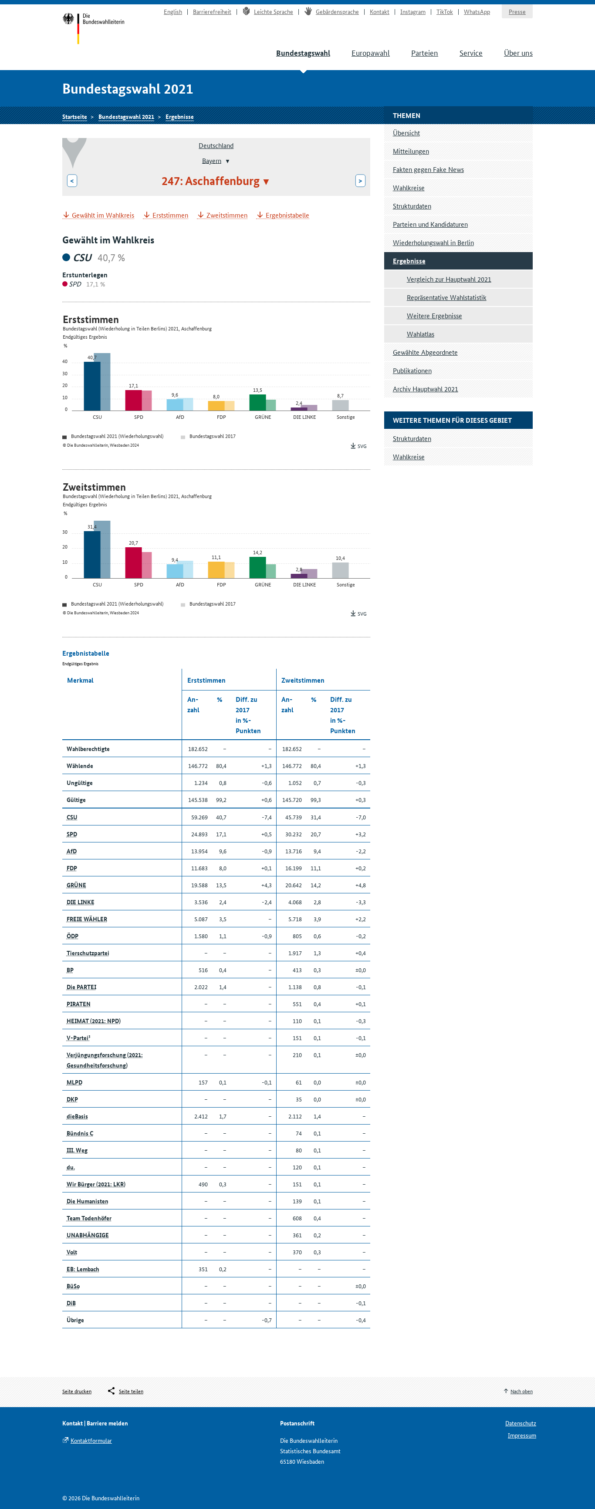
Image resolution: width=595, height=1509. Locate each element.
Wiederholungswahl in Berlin (433, 242)
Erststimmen (170, 215)
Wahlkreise (409, 187)
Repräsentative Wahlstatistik (447, 297)
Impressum (522, 1435)
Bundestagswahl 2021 (126, 116)
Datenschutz (520, 1422)
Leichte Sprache (273, 11)
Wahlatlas (420, 333)
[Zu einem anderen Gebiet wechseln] (226, 161)
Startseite (93, 29)
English (173, 11)
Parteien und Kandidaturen (430, 224)
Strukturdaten (412, 205)
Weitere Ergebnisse (434, 315)
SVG (362, 445)
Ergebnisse (180, 116)
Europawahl (371, 52)
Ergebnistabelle (287, 215)
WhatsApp (477, 11)
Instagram (413, 11)
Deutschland (216, 145)
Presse (517, 11)
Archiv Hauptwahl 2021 (425, 388)
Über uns (518, 52)
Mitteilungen (411, 150)
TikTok (444, 11)
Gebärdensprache (337, 11)
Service (471, 52)
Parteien (424, 52)
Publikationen (412, 370)
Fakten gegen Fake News (428, 169)
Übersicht (406, 132)
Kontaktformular (91, 1440)
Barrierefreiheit (212, 11)
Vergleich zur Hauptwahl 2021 (449, 278)
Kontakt (379, 11)
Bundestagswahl (303, 53)
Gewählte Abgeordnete (425, 352)
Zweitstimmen (226, 215)
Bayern (211, 160)
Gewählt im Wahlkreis (103, 215)
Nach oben (521, 1391)
